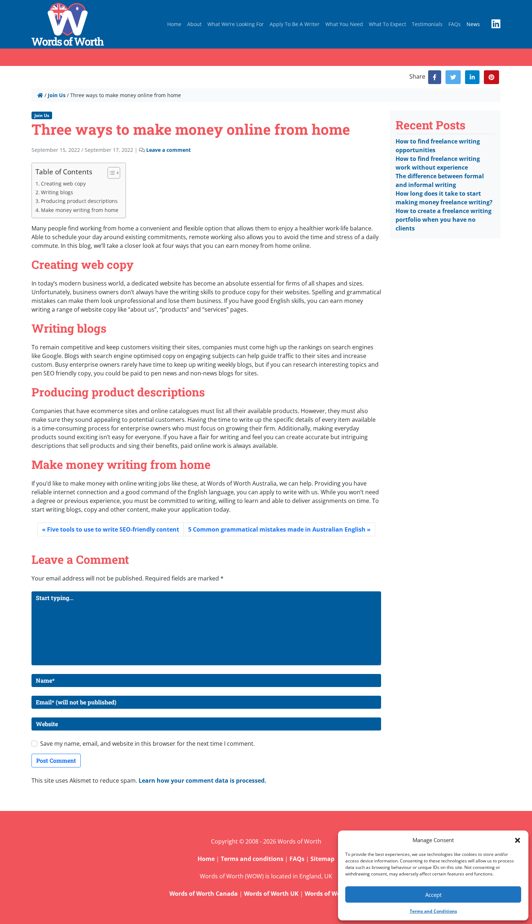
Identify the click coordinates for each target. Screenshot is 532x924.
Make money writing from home (79, 210)
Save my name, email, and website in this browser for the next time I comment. (147, 744)
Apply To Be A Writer (295, 24)
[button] (517, 840)
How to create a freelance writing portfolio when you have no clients (443, 219)
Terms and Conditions (433, 911)
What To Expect (387, 24)
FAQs (454, 24)
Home (174, 24)
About (194, 24)
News (473, 24)
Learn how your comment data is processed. (202, 780)
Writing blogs (57, 192)
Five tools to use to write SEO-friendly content (113, 529)
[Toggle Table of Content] (110, 173)
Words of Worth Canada (203, 894)
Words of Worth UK (271, 894)
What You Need (344, 24)
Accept (433, 894)
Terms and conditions (252, 859)
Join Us (57, 95)
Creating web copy (63, 183)
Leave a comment (168, 149)
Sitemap (322, 859)
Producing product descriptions (79, 200)
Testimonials (427, 24)
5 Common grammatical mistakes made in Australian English (277, 529)
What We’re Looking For (235, 24)
